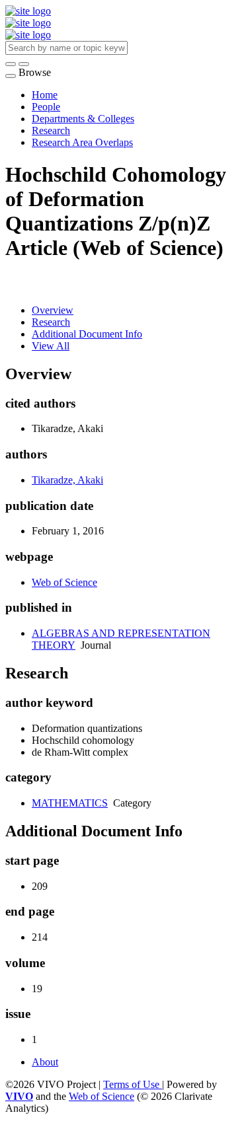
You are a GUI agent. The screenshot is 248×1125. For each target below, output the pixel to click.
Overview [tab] (52, 310)
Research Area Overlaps (82, 142)
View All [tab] (50, 345)
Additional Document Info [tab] (87, 334)
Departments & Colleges (83, 118)
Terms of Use (132, 1084)
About (45, 1062)
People (46, 106)
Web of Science (64, 582)
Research (51, 130)
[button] (10, 64)
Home (45, 94)
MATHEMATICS (70, 803)
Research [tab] (51, 322)
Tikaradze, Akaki (67, 480)
